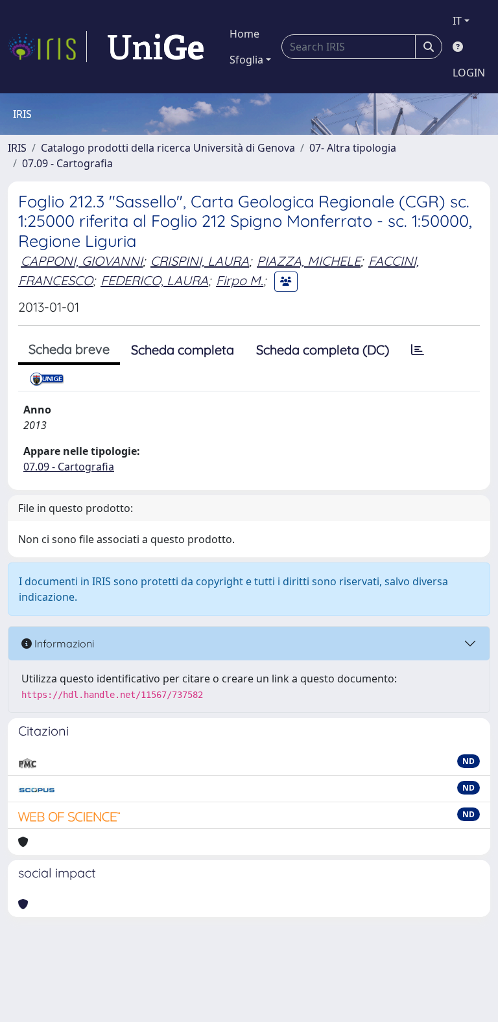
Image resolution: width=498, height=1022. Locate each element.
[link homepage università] (155, 46)
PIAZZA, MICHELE (309, 261)
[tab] (417, 350)
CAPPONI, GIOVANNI (82, 261)
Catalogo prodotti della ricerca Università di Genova (168, 148)
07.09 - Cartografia (67, 163)
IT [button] (457, 21)
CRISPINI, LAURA (199, 261)
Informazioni (63, 643)
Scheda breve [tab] (69, 349)
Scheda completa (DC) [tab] (322, 350)
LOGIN (469, 72)
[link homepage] (47, 46)
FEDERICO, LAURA (154, 280)
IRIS (17, 148)
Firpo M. (239, 280)
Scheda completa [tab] (182, 350)
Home (244, 34)
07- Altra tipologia (352, 148)
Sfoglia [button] (246, 59)
